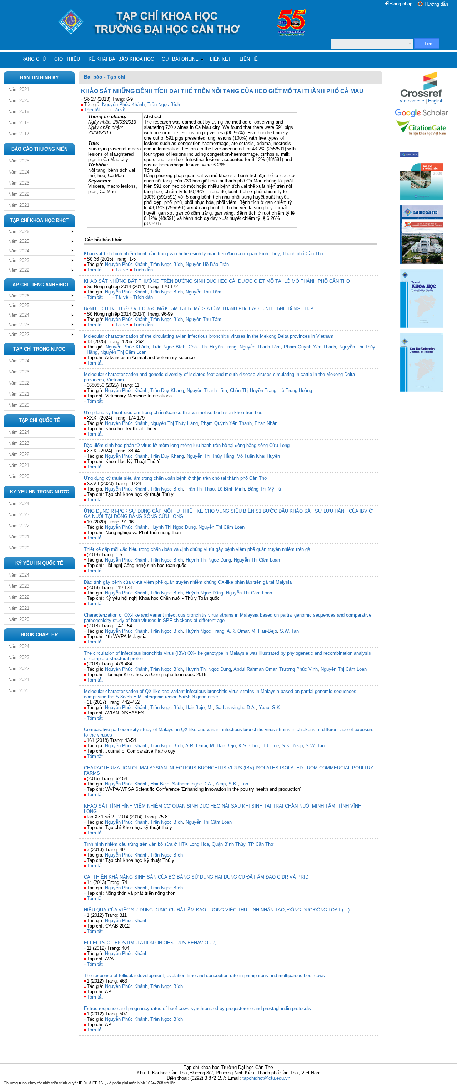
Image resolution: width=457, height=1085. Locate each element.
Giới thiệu (67, 59)
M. (210, 707)
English (435, 101)
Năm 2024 (18, 172)
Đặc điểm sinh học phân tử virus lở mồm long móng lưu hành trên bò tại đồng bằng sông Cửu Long (187, 445)
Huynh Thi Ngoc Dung (173, 527)
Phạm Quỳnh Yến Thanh (310, 347)
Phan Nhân (266, 423)
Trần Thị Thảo (200, 489)
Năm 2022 (18, 194)
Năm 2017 (18, 133)
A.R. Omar (237, 631)
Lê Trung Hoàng (295, 390)
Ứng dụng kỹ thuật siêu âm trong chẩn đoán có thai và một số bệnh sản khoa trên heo (173, 412)
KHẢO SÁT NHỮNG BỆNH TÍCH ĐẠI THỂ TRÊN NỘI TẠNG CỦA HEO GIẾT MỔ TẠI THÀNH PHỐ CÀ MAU (222, 91)
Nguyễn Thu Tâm (203, 292)
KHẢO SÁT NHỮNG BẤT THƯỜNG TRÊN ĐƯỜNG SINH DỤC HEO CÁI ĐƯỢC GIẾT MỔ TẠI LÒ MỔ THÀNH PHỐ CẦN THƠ (217, 281)
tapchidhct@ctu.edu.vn (266, 1078)
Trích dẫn (143, 269)
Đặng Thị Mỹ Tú (264, 489)
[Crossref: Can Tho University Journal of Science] (421, 96)
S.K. (276, 707)
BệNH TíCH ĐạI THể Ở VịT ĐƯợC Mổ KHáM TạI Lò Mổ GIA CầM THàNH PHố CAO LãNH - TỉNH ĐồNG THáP (198, 308)
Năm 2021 (18, 89)
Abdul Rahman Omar (254, 669)
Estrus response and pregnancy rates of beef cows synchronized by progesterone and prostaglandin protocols (197, 1008)
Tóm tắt (92, 109)
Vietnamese (412, 101)
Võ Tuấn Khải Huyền (258, 456)
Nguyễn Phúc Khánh (123, 104)
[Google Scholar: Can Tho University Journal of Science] (421, 116)
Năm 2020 (18, 100)
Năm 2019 (18, 111)
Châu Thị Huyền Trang (212, 347)
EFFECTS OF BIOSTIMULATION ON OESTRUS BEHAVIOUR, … (153, 942)
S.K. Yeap (292, 745)
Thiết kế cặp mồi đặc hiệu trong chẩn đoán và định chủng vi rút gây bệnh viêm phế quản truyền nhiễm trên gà (197, 549)
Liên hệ (249, 59)
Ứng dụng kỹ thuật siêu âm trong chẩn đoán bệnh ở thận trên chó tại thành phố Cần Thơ (175, 478)
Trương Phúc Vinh (298, 669)
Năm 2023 (18, 183)
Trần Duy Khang (167, 390)
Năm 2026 (18, 231)
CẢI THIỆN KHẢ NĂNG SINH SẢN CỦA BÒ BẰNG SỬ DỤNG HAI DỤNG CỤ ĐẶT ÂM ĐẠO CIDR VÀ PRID (196, 877)
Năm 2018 (18, 122)
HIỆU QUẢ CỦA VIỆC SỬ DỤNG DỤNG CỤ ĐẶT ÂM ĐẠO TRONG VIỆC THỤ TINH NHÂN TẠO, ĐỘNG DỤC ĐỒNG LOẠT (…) (217, 910)
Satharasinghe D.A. (236, 707)
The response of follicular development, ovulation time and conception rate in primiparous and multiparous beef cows (204, 975)
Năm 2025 (18, 161)
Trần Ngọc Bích (163, 104)
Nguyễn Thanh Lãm (260, 347)
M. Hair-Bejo (264, 631)
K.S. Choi (248, 745)
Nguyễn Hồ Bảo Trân (207, 264)
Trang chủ (32, 59)
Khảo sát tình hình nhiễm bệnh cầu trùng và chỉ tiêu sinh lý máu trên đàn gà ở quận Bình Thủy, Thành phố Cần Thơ (204, 253)
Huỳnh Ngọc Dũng (204, 593)
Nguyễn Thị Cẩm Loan (123, 352)
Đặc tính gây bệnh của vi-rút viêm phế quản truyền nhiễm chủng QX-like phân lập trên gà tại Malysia (188, 582)
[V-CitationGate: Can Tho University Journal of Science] (421, 137)
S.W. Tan (289, 631)
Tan (244, 784)
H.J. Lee (270, 745)
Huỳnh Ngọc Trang (205, 631)
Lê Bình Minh (231, 489)
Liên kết (220, 59)
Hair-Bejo (195, 707)
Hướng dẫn (436, 4)
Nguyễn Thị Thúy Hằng (174, 423)
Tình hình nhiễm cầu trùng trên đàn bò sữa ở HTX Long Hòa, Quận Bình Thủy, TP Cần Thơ (179, 844)
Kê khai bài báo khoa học (121, 59)
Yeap (264, 707)
